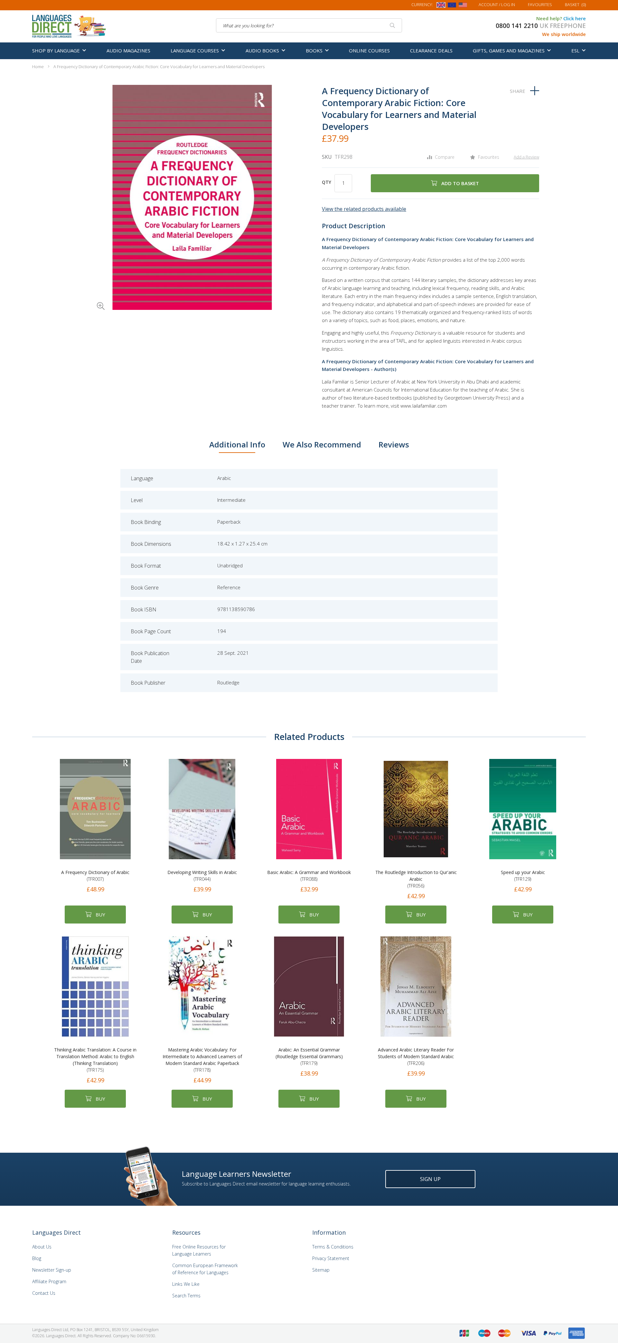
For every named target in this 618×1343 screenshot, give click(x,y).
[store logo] (69, 25)
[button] (92, 297)
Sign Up (430, 1179)
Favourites (540, 4)
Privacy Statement (330, 1258)
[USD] (462, 6)
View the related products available (364, 208)
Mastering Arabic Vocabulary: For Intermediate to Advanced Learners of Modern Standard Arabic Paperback (202, 1060)
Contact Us (43, 1293)
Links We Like (186, 1284)
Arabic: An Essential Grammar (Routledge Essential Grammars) (309, 1056)
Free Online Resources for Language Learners (199, 1250)
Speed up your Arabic (523, 875)
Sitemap (321, 1270)
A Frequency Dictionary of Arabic (95, 875)
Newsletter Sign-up (51, 1270)
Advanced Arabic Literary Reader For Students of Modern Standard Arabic (416, 1056)
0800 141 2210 (517, 26)
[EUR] (451, 6)
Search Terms (186, 1296)
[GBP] (440, 6)
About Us (42, 1247)
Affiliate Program (49, 1281)
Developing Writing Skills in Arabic (202, 875)
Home (38, 66)
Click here (574, 18)
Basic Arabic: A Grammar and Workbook (309, 875)
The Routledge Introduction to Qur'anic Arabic (416, 879)
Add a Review (526, 157)
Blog (36, 1258)
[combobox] (309, 25)
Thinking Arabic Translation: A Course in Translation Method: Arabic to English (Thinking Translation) (95, 1060)
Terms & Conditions (332, 1247)
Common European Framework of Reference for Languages (205, 1268)
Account (497, 4)
